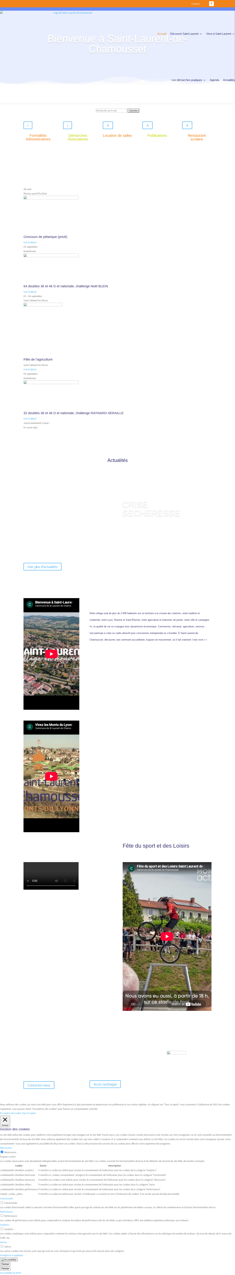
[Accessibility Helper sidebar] (9, 1260)
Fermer (5, 1264)
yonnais (162, 1053)
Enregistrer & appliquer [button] (11, 1255)
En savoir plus (31, 427)
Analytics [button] (4, 1224)
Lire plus (132, 527)
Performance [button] (6, 1211)
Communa (162, 1048)
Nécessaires (10, 1152)
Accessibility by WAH (10, 1272)
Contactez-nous (39, 1085)
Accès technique (105, 1084)
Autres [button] (3, 1242)
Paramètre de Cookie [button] (10, 1113)
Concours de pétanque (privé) (45, 237)
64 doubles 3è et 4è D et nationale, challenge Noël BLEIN (66, 286)
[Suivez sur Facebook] (211, 3)
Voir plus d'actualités (42, 566)
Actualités (229, 80)
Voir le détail (30, 242)
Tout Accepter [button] (29, 1113)
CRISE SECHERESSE (151, 509)
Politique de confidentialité (190, 1071)
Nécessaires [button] (6, 1147)
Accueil (161, 33)
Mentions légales (164, 1071)
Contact (195, 3)
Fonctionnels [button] (6, 1198)
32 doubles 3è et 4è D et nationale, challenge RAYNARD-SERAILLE (74, 413)
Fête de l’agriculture (38, 359)
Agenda (214, 80)
